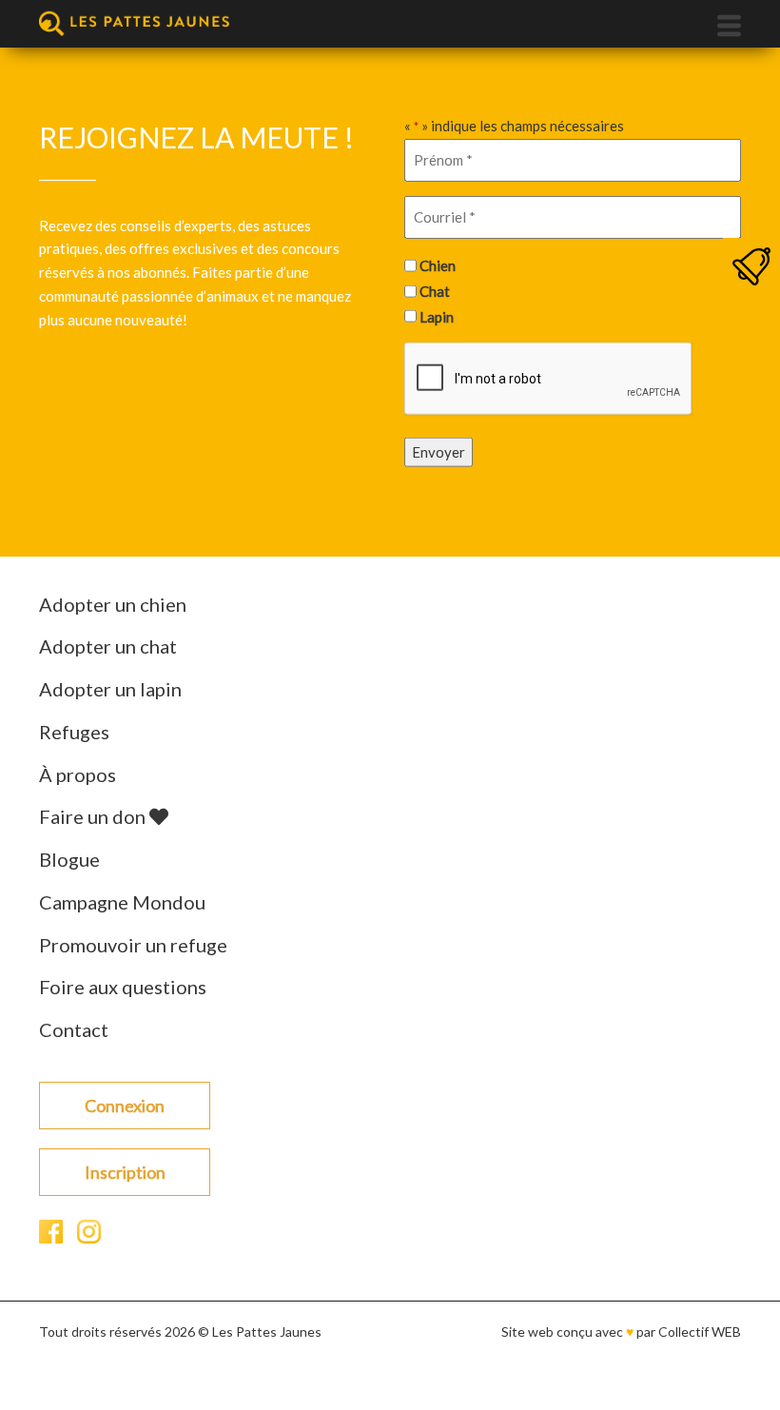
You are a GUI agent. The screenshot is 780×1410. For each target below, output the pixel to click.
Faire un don (94, 816)
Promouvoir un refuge (133, 944)
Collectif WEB (699, 1331)
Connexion (125, 1105)
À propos (77, 774)
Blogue (69, 859)
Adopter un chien (112, 604)
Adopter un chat (108, 646)
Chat (434, 291)
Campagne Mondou (122, 902)
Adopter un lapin (110, 688)
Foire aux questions (122, 986)
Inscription (125, 1172)
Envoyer (438, 451)
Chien (437, 265)
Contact (73, 1029)
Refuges (74, 731)
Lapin (436, 315)
